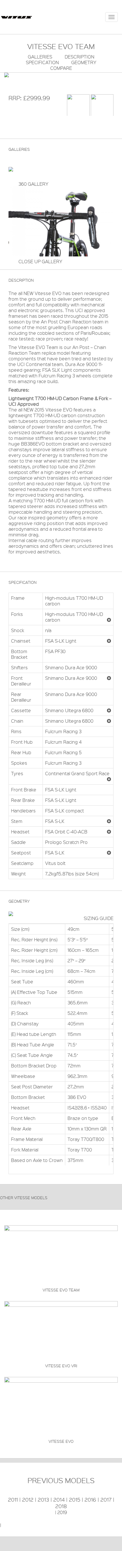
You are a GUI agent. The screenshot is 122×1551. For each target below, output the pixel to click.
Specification (42, 62)
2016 (90, 1499)
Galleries (40, 57)
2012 (27, 1499)
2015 (74, 1499)
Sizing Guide (98, 918)
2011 (13, 1499)
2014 (59, 1499)
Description (79, 57)
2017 (106, 1499)
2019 (62, 1512)
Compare (61, 68)
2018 (61, 1506)
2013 (43, 1499)
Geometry (83, 62)
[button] (109, 620)
